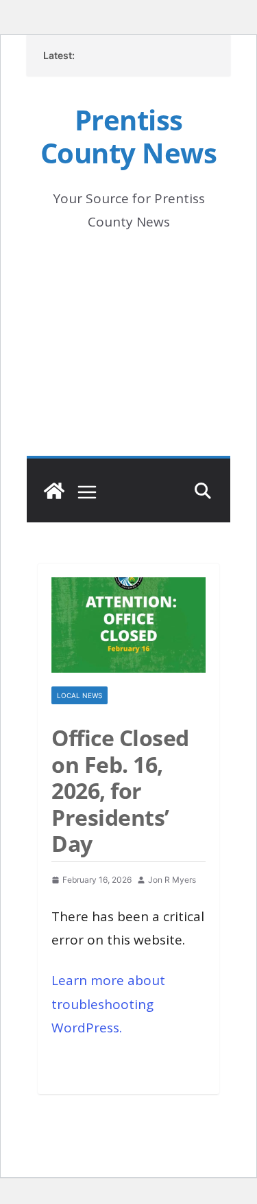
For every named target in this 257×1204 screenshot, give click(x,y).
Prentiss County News (128, 136)
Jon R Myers (172, 880)
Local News (79, 695)
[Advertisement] (128, 363)
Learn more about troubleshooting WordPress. (108, 1003)
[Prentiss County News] (54, 490)
